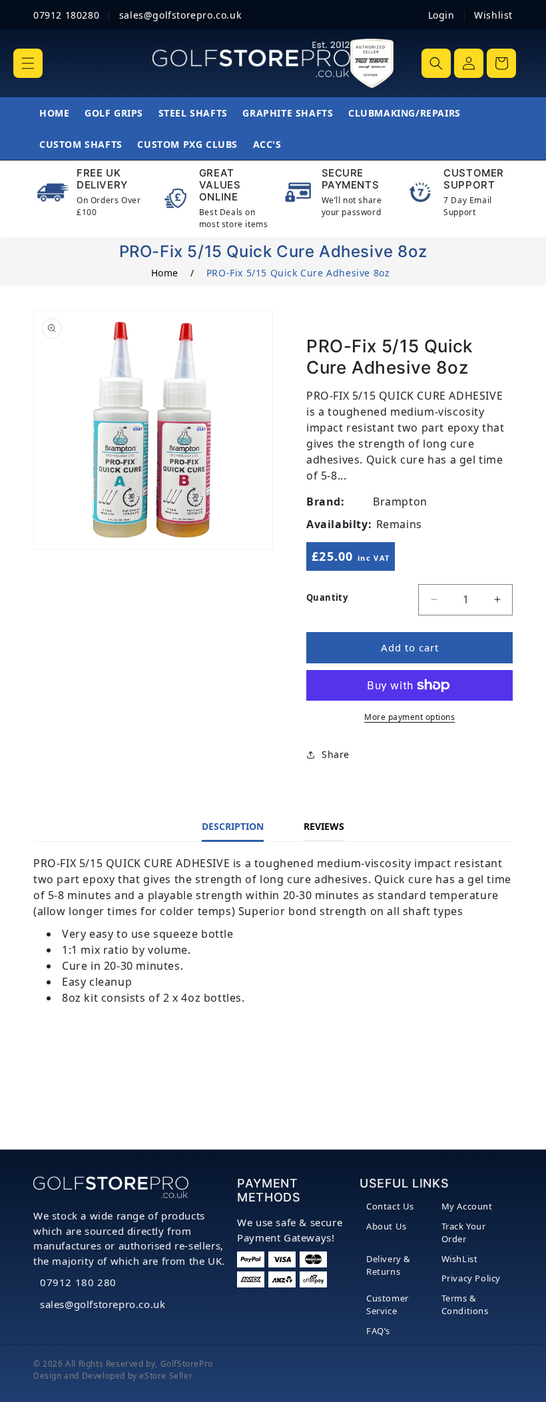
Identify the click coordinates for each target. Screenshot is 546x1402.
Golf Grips (114, 113)
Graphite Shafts (287, 113)
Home (54, 113)
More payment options (409, 717)
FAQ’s (378, 1331)
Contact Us (390, 1206)
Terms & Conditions (465, 1304)
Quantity (327, 597)
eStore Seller (165, 1375)
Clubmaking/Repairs (404, 113)
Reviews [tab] (324, 826)
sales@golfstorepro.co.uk (102, 1304)
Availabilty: (339, 524)
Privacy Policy (471, 1278)
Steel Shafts (193, 113)
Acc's (267, 144)
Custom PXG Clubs (187, 144)
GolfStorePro (186, 1363)
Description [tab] (233, 826)
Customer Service (387, 1304)
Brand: (325, 501)
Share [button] (336, 754)
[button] (28, 63)
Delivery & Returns (388, 1265)
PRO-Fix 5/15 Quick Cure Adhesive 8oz (298, 272)
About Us (386, 1226)
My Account (467, 1206)
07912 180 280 (78, 1282)
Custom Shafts (81, 144)
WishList (459, 1259)
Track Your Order (463, 1232)
